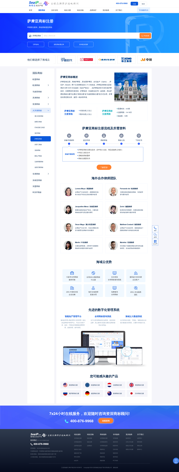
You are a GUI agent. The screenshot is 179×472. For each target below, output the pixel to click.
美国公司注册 (129, 449)
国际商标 (41, 10)
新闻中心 (139, 449)
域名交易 (89, 442)
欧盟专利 (115, 445)
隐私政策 (115, 467)
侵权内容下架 (78, 453)
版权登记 (128, 438)
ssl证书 (76, 460)
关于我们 (119, 10)
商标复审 (102, 453)
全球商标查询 (103, 442)
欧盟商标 (36, 79)
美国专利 (115, 442)
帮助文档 (139, 445)
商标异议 (102, 457)
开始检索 (146, 36)
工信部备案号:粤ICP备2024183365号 (71, 467)
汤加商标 (37, 150)
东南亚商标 (37, 180)
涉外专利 (54, 10)
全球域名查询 (78, 442)
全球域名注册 (78, 438)
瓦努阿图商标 (39, 162)
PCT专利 (115, 460)
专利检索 (115, 438)
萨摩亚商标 (38, 139)
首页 (30, 10)
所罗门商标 (38, 144)
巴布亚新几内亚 (40, 127)
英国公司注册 (129, 445)
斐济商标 (37, 133)
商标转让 (102, 449)
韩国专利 (115, 453)
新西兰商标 (38, 122)
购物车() (144, 10)
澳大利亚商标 (39, 116)
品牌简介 (139, 438)
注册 (134, 4)
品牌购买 (89, 445)
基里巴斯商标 (39, 167)
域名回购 (80, 10)
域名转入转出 (78, 449)
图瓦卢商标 (38, 156)
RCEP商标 (37, 192)
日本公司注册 (129, 442)
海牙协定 (115, 457)
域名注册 (67, 10)
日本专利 (115, 449)
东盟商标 (36, 186)
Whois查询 (77, 457)
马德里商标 (37, 91)
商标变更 (102, 460)
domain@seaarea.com (43, 448)
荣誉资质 (139, 442)
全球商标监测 (103, 445)
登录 (143, 4)
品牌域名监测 (78, 445)
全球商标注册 (103, 438)
